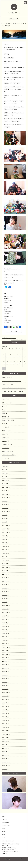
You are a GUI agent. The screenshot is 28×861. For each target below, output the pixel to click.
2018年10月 (5, 654)
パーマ (3, 423)
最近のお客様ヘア (6, 451)
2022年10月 (5, 511)
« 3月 (3, 371)
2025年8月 (4, 473)
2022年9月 (4, 515)
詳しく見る (14, 331)
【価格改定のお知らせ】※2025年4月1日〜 (12, 391)
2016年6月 (4, 751)
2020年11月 (5, 567)
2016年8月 (4, 744)
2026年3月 (4, 466)
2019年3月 (4, 636)
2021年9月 (4, 535)
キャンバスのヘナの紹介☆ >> (18, 340)
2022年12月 (5, 508)
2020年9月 (4, 574)
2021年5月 (4, 546)
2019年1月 (4, 643)
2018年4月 (4, 675)
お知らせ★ (5, 430)
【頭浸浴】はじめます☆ (8, 384)
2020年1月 (4, 602)
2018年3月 (4, 678)
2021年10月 (5, 532)
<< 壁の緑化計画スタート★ (9, 338)
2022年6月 (4, 518)
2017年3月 (4, 720)
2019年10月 (5, 612)
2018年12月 (5, 647)
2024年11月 (5, 487)
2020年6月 (4, 584)
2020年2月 (4, 598)
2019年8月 (4, 619)
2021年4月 (4, 549)
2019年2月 (4, 640)
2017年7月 (4, 706)
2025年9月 (4, 469)
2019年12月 (5, 605)
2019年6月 (4, 626)
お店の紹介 (5, 416)
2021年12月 (5, 525)
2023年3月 (4, 504)
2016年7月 (4, 748)
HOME (3, 816)
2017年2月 (4, 723)
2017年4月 (4, 716)
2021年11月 (5, 529)
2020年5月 (4, 588)
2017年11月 (5, 692)
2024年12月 (5, 483)
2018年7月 (4, 664)
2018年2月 (4, 682)
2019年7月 (4, 622)
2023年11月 (5, 494)
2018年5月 (4, 671)
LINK (3, 837)
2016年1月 (4, 769)
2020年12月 (5, 563)
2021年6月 (4, 542)
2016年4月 (4, 758)
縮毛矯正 (4, 437)
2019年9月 (4, 616)
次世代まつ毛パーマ (7, 420)
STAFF (3, 828)
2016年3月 (4, 762)
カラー (3, 434)
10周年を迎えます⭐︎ (7, 377)
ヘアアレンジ (5, 458)
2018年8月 (4, 661)
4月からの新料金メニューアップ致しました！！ (14, 388)
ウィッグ (4, 399)
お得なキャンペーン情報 (8, 455)
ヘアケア (4, 441)
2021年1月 (4, 560)
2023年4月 (4, 501)
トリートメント (6, 402)
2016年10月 (5, 737)
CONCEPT (4, 819)
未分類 (3, 413)
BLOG (3, 834)
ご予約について (6, 444)
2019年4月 (4, 633)
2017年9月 (4, 699)
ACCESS (4, 831)
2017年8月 (4, 703)
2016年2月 (4, 765)
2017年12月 (5, 689)
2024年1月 (4, 490)
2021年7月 (4, 539)
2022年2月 (4, 522)
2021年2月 (4, 556)
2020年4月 (4, 591)
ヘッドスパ (5, 427)
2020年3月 (4, 595)
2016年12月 (5, 730)
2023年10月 (5, 497)
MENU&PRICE (5, 822)
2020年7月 (4, 581)
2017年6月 (4, 709)
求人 (3, 409)
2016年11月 (5, 734)
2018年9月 (4, 657)
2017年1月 (4, 727)
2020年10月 (5, 570)
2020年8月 (4, 577)
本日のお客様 (5, 448)
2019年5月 (4, 629)
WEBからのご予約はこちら (8, 840)
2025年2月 (4, 480)
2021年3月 (4, 553)
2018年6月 (4, 668)
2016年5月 (4, 755)
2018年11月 (5, 650)
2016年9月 (4, 741)
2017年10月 (5, 696)
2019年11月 (5, 609)
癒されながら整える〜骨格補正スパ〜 (11, 381)
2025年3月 (4, 476)
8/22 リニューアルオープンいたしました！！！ (8, 307)
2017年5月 (4, 713)
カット (3, 406)
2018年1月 (4, 685)
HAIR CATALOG (6, 825)
